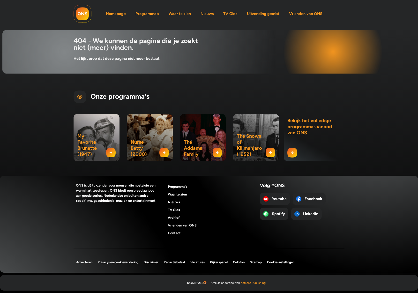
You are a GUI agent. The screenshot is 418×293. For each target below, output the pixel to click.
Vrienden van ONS (305, 13)
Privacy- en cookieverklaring (118, 262)
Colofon (239, 262)
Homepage (116, 13)
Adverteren (84, 262)
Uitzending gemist (263, 13)
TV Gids (230, 13)
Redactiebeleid (174, 262)
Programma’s (147, 13)
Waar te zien (180, 13)
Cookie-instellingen (280, 262)
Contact (174, 233)
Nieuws (207, 13)
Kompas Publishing (253, 283)
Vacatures (197, 262)
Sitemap (256, 262)
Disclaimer (151, 262)
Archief (174, 218)
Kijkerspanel (219, 262)
